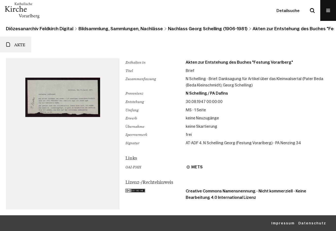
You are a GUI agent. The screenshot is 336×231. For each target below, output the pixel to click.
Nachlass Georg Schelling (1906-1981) (207, 28)
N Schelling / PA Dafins (207, 93)
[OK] (312, 10)
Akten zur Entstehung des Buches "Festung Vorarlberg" (239, 62)
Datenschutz (312, 223)
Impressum (283, 223)
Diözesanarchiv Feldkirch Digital (39, 28)
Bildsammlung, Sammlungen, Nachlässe (120, 28)
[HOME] (22, 10)
